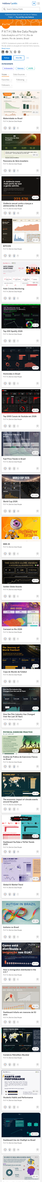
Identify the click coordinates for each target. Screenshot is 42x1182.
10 (18, 213)
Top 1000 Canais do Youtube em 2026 (19, 416)
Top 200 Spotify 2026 (12, 331)
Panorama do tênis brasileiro (15, 161)
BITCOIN (7, 246)
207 (36, 964)
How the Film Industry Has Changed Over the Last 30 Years (19, 715)
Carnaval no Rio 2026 (12, 629)
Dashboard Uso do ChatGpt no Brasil (19, 1140)
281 (37, 1049)
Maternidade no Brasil (12, 118)
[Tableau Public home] (9, 3)
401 (37, 1176)
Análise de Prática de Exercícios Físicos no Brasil (20, 758)
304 (36, 1006)
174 (37, 666)
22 (18, 511)
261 (37, 836)
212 (37, 155)
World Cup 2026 (10, 501)
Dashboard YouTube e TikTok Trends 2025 (18, 843)
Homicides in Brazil (11, 374)
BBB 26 (6, 544)
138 (37, 368)
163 (37, 751)
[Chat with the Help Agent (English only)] (34, 3)
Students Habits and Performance (18, 1097)
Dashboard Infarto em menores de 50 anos (19, 1013)
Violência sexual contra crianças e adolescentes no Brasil (18, 204)
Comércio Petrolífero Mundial (16, 1055)
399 (37, 921)
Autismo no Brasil (11, 927)
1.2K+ (36, 495)
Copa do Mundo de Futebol (15, 672)
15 (18, 851)
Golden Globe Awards (12, 587)
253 (37, 112)
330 (36, 1091)
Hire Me (19, 58)
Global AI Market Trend (13, 885)
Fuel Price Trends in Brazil (14, 459)
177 (37, 538)
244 (37, 453)
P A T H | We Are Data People (12, 121)
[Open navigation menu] (38, 3)
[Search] (4, 9)
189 (37, 325)
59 (18, 1149)
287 (37, 240)
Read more (6, 48)
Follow (6, 58)
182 (37, 793)
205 (36, 623)
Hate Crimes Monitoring (13, 289)
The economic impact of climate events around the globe (20, 800)
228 (37, 197)
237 (37, 581)
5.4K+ (36, 1134)
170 (37, 283)
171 (37, 708)
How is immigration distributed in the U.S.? (19, 971)
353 (37, 410)
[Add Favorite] (37, 128)
